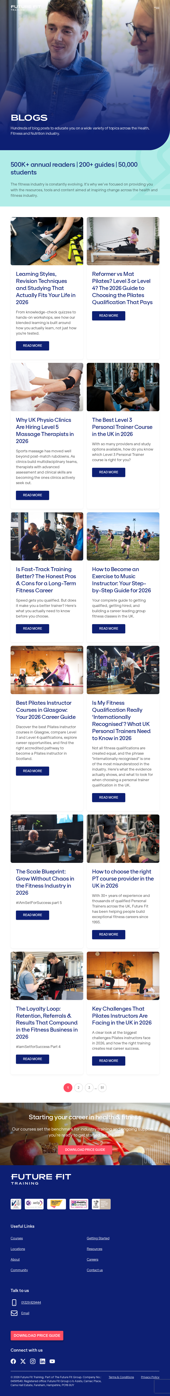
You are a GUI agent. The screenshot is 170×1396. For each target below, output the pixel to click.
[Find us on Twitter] (23, 1361)
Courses (17, 1238)
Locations (18, 1249)
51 (102, 1088)
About (15, 1260)
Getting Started (98, 1238)
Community (19, 1270)
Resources (94, 1249)
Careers (92, 1260)
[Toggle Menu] (156, 8)
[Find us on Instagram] (32, 1361)
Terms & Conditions (121, 1377)
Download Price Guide (85, 1150)
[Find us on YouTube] (52, 1361)
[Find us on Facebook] (13, 1361)
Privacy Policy (150, 1377)
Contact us (95, 1270)
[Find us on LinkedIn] (42, 1361)
